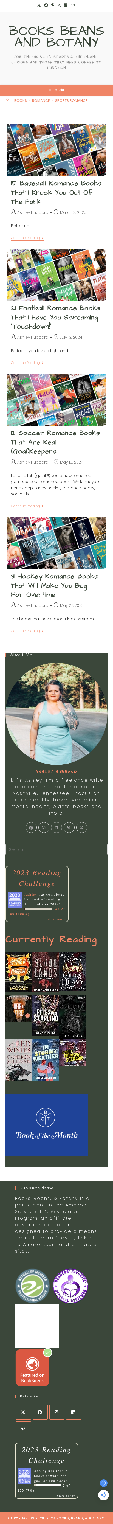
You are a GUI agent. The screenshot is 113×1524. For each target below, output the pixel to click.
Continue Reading (27, 238)
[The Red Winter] (18, 1060)
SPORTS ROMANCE (71, 100)
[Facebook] (31, 827)
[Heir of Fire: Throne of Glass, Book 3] (18, 1009)
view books (56, 919)
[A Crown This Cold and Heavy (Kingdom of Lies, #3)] (72, 971)
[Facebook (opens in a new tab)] (46, 5)
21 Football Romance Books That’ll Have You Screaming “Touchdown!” (55, 317)
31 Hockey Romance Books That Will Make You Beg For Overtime (54, 585)
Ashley (30, 894)
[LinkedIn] (56, 827)
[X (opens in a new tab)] (40, 5)
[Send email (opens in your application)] (72, 5)
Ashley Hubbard (32, 212)
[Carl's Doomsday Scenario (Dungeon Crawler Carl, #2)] (72, 1052)
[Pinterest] (69, 827)
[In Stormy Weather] (45, 1060)
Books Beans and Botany (56, 37)
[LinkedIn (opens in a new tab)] (66, 5)
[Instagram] (43, 827)
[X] (81, 827)
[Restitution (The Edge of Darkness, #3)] (72, 1017)
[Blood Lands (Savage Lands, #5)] (45, 971)
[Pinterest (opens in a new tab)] (53, 5)
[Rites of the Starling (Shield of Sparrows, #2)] (45, 1015)
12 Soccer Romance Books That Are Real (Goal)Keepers (55, 442)
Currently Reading (51, 939)
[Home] (7, 100)
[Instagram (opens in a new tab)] (59, 5)
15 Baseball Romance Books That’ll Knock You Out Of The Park (56, 192)
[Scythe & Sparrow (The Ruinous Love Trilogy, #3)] (18, 972)
